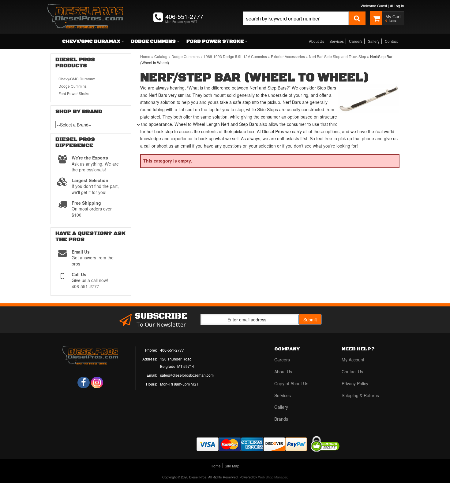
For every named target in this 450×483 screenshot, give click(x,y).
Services (336, 41)
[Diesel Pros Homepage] (85, 11)
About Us (316, 41)
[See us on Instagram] (97, 382)
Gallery (374, 41)
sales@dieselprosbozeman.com (187, 375)
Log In (398, 5)
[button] (304, 25)
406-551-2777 (172, 350)
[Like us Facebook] (83, 382)
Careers (355, 41)
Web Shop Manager (272, 476)
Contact (391, 41)
